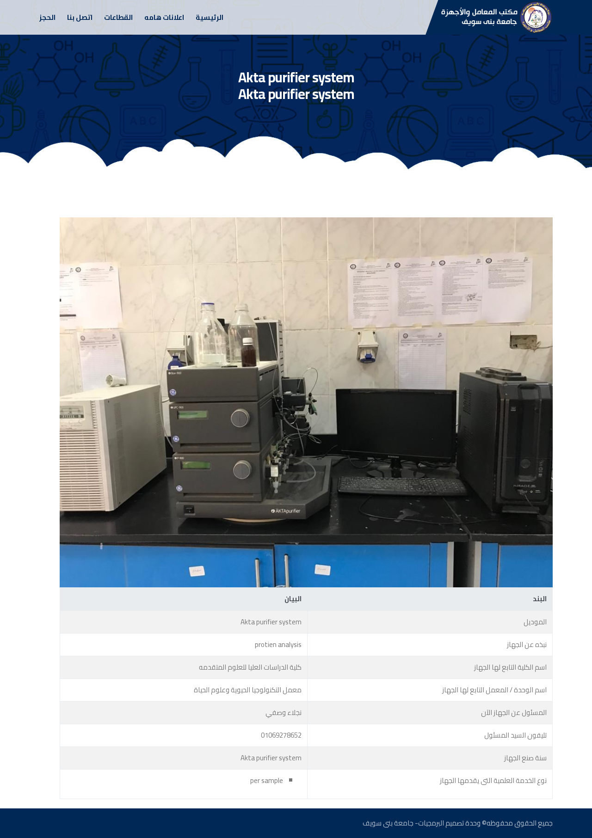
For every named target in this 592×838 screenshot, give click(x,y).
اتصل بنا (79, 17)
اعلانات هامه (164, 17)
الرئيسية (209, 17)
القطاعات (118, 17)
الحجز (47, 17)
